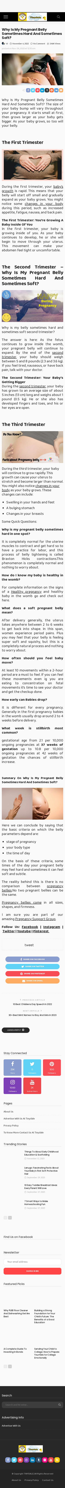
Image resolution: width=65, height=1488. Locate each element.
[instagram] (12, 1086)
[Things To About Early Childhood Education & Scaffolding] (13, 1156)
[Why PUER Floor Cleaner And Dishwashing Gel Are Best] (17, 1298)
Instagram (51, 927)
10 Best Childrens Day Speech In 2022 (32, 1004)
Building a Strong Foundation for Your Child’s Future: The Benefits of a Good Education (44, 1316)
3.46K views (55, 43)
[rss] (57, 1460)
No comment (39, 43)
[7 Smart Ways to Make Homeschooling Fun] (13, 1205)
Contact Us (47, 1480)
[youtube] (51, 1460)
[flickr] (44, 1460)
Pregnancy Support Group (35, 919)
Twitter (9, 931)
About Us (8, 1112)
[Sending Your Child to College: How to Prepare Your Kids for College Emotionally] (47, 1337)
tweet (29, 945)
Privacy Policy (11, 1126)
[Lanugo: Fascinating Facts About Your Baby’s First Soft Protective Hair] (13, 1172)
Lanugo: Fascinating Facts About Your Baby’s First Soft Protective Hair (41, 1170)
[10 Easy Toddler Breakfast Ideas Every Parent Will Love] (13, 1189)
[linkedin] (32, 1460)
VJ (7, 43)
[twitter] (32, 1067)
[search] (58, 16)
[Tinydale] (32, 16)
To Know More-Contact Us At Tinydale (24, 1133)
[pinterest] (52, 1067)
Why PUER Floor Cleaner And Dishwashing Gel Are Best (17, 1313)
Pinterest (41, 931)
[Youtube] (32, 1086)
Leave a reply (14, 1030)
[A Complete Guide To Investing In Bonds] (17, 1337)
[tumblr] (38, 1460)
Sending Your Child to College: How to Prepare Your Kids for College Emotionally (46, 1353)
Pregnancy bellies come (22, 902)
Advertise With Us (11, 1426)
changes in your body (44, 204)
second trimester (32, 386)
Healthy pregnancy (26, 592)
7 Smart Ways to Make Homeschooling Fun (36, 1203)
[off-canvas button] (6, 17)
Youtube (24, 931)
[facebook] (12, 1067)
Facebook (30, 927)
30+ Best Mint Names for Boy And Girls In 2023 (33, 1015)
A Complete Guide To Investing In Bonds (15, 1350)
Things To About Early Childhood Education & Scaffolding (41, 1153)
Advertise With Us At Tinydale (19, 1119)
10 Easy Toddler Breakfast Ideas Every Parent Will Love (40, 1187)
